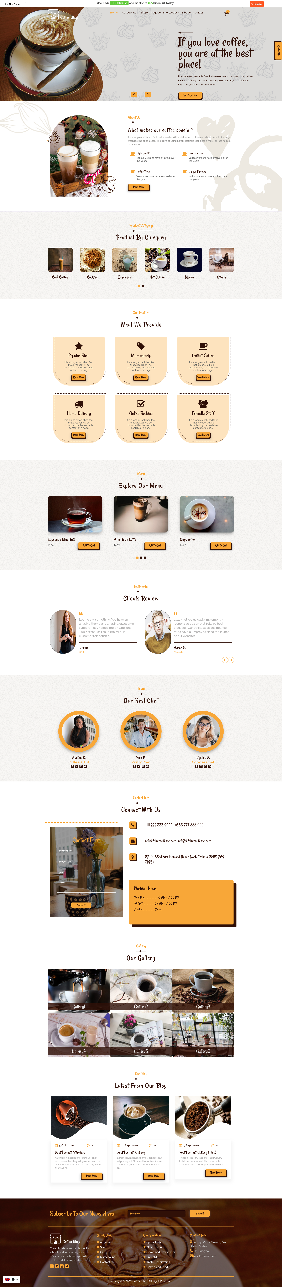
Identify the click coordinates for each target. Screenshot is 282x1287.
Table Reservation (158, 1262)
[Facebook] (52, 1266)
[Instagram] (62, 1266)
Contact (198, 12)
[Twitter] (67, 1266)
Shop (143, 12)
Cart (103, 1252)
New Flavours (155, 1247)
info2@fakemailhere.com (194, 841)
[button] (139, 286)
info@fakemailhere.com (160, 841)
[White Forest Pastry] (207, 514)
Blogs (185, 12)
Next (148, 94)
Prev (134, 94)
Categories (129, 12)
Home (114, 12)
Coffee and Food (157, 1267)
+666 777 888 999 (189, 825)
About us (105, 1242)
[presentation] (225, 660)
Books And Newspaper (161, 1252)
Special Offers (155, 1242)
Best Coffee (190, 95)
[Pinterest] (57, 1266)
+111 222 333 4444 (159, 825)
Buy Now (258, 4)
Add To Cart (89, 545)
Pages (155, 12)
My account (107, 1257)
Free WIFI (153, 1257)
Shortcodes (170, 12)
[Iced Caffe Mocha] (141, 514)
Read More (78, 377)
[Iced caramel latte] (75, 514)
